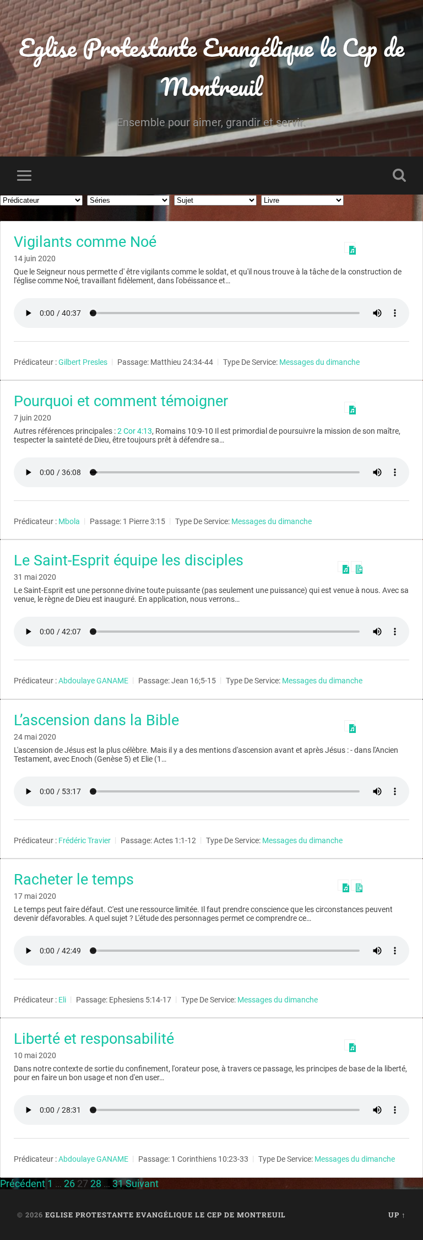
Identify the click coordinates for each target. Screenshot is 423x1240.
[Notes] (356, 566)
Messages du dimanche (319, 362)
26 (69, 1183)
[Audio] (349, 247)
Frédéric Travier (84, 840)
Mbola (69, 521)
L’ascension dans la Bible (96, 720)
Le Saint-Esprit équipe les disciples (128, 560)
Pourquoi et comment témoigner (121, 401)
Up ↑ (397, 1214)
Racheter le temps (74, 879)
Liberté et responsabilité (94, 1039)
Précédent (22, 1183)
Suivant (142, 1183)
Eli (62, 999)
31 (117, 1183)
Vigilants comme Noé (85, 242)
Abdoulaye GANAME (93, 681)
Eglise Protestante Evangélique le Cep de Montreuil (211, 67)
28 (95, 1183)
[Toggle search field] (399, 175)
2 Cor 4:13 (134, 431)
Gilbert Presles (82, 362)
